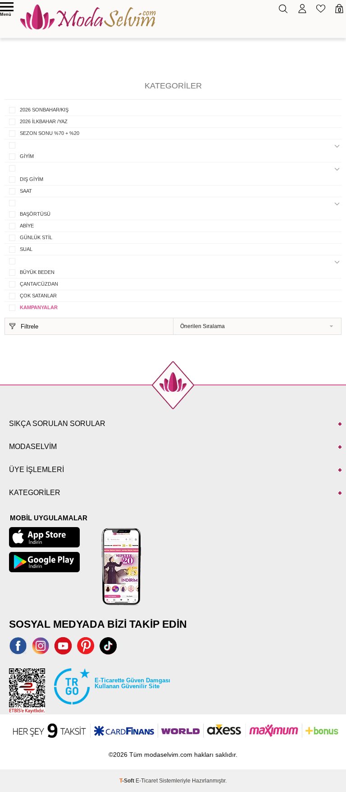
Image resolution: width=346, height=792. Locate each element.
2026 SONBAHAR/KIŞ (44, 109)
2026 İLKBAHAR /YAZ (44, 121)
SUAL (26, 249)
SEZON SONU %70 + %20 (49, 133)
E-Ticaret (147, 781)
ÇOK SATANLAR (38, 295)
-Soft (127, 781)
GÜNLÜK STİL (36, 237)
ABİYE (27, 225)
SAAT (26, 191)
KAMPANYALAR (39, 307)
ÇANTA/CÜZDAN (39, 284)
